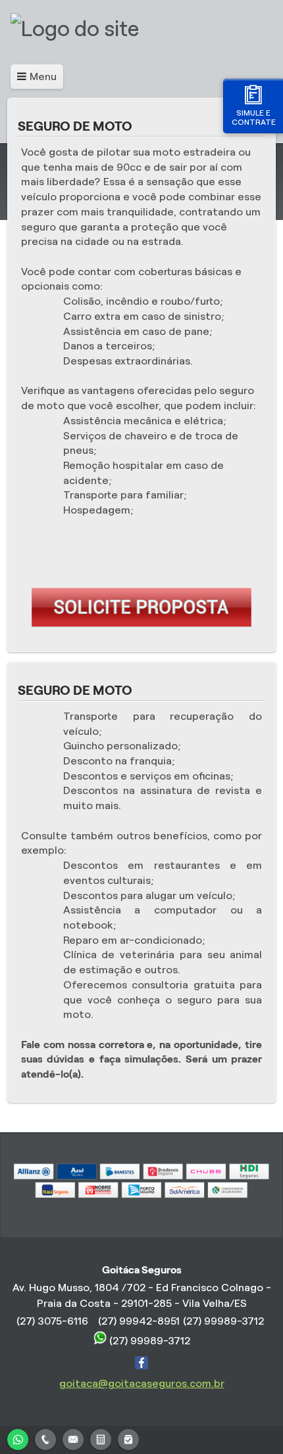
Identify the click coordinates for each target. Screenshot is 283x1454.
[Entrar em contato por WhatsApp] (17, 1438)
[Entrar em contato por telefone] (45, 1439)
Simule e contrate (254, 117)
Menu (43, 76)
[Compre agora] (128, 1438)
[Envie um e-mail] (73, 1438)
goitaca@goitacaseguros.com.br (141, 1383)
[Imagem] (141, 623)
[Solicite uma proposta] (100, 1438)
